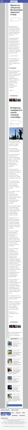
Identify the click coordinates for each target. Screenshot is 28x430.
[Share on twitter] (19, 24)
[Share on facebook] (14, 24)
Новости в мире (15, 20)
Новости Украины (15, 124)
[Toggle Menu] (2, 1)
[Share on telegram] (17, 24)
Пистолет (11, 90)
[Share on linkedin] (22, 24)
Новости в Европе (16, 123)
